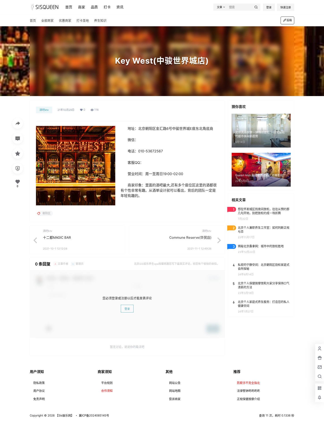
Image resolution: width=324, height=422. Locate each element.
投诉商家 (175, 399)
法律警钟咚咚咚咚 (248, 390)
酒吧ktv (44, 110)
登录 (269, 7)
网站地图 (175, 390)
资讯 (119, 7)
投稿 (289, 20)
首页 (68, 7)
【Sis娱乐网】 (64, 415)
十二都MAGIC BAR (57, 237)
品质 (94, 7)
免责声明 (39, 399)
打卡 (107, 7)
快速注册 (285, 7)
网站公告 (175, 382)
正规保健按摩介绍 (248, 399)
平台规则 (107, 382)
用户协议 (39, 390)
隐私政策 (39, 382)
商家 (81, 7)
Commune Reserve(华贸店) (190, 237)
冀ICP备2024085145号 (94, 415)
